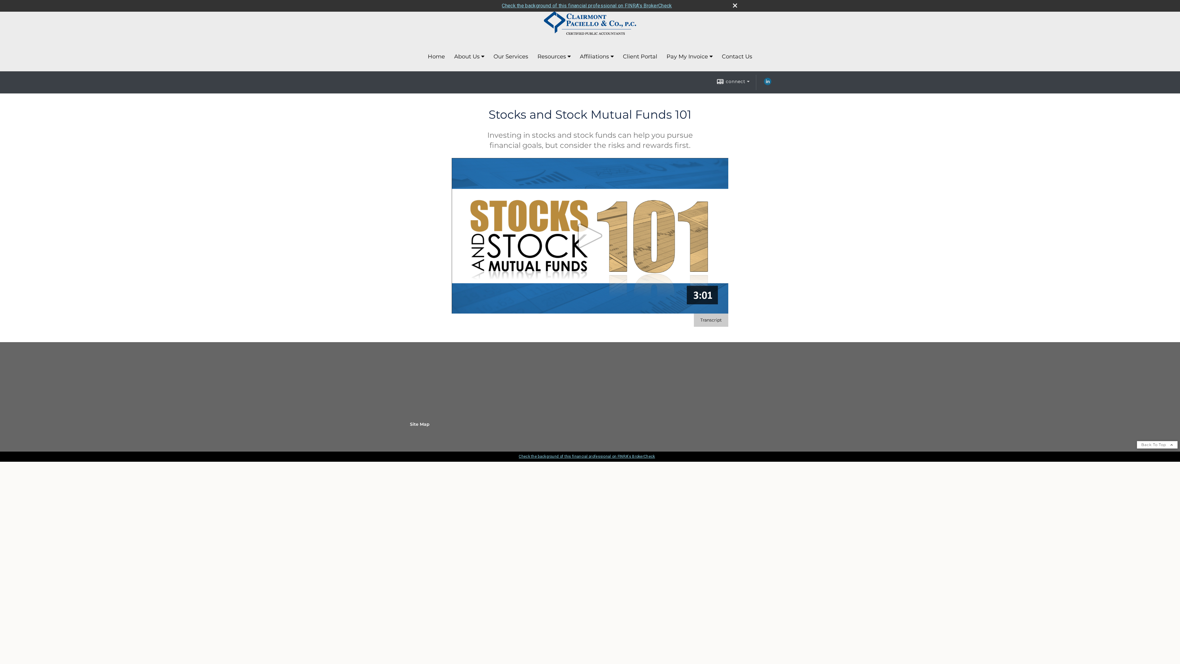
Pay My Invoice (687, 56)
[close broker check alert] (735, 5)
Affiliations (594, 56)
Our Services (511, 56)
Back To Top (1154, 444)
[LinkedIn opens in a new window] (767, 83)
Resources (551, 56)
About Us (467, 56)
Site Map (420, 424)
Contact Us (737, 56)
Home (436, 56)
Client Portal (640, 56)
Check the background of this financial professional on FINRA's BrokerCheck (587, 6)
